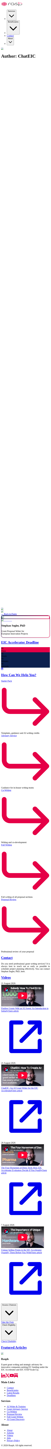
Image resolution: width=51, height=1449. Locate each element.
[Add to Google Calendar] (2, 669)
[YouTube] (12, 1377)
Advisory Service (9, 735)
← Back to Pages (9, 614)
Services (11, 11)
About (10, 38)
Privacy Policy (13, 1440)
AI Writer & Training (16, 1406)
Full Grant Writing (15, 1417)
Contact (10, 35)
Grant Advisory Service (17, 1409)
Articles (10, 1433)
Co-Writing (6, 790)
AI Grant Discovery (16, 1419)
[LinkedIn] (3, 1377)
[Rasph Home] (11, 6)
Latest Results (13, 1393)
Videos (10, 1435)
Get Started (26, 108)
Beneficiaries (13, 22)
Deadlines (11, 1395)
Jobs (9, 1438)
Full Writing (6, 845)
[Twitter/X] (7, 1377)
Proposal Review (8, 899)
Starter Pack (6, 681)
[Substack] (16, 1377)
